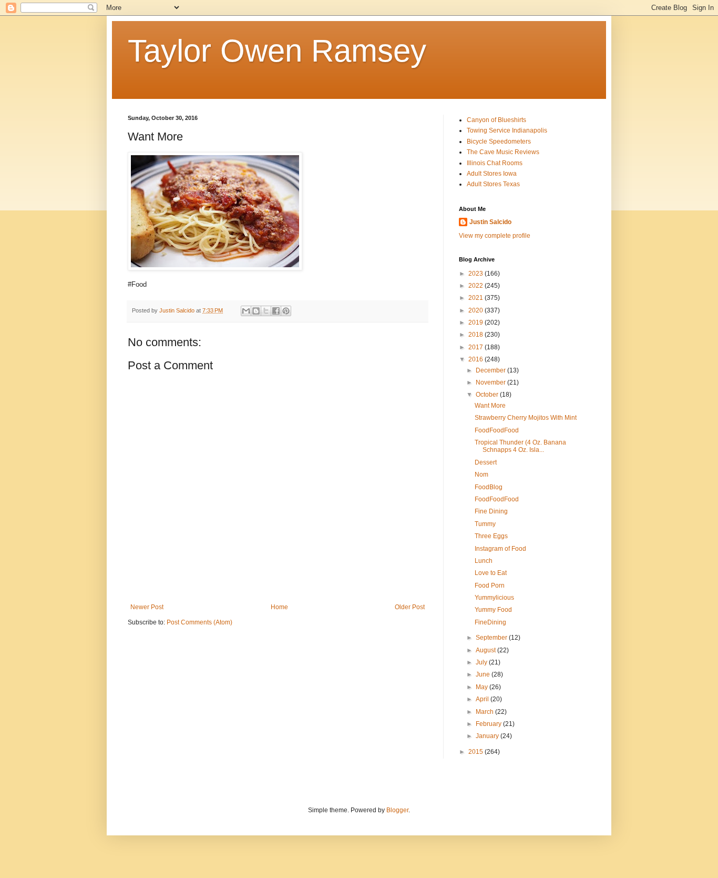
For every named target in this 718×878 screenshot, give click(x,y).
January (488, 736)
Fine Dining (491, 511)
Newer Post (146, 607)
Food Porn (490, 585)
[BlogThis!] (256, 311)
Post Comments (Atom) (199, 622)
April (483, 699)
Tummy (485, 524)
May (482, 687)
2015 (476, 751)
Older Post (410, 607)
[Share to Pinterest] (286, 311)
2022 (476, 285)
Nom (481, 474)
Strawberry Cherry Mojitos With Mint (526, 417)
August (486, 650)
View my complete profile (494, 235)
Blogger (397, 810)
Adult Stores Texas (493, 184)
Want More (490, 405)
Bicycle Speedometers (499, 141)
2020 (476, 310)
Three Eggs (491, 536)
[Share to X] (266, 311)
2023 (476, 273)
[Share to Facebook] (276, 311)
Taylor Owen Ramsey (277, 50)
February (489, 724)
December (491, 370)
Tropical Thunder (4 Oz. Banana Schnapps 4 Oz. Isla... (520, 446)
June (483, 674)
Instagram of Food (500, 548)
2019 (476, 322)
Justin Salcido (490, 222)
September (492, 637)
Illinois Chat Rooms (494, 163)
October (488, 394)
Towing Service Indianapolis (507, 130)
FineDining (490, 622)
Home (279, 607)
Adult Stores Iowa (492, 173)
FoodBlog (488, 487)
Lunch (484, 560)
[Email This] (246, 311)
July (482, 662)
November (491, 382)
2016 (476, 359)
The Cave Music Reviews (503, 152)
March (485, 711)
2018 (476, 334)
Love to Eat (491, 573)
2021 (476, 297)
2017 (476, 347)
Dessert (486, 462)
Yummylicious (494, 597)
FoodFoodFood (497, 430)
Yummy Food (493, 609)
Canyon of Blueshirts (496, 120)
